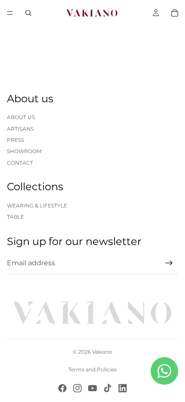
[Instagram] (77, 388)
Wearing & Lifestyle (37, 205)
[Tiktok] (107, 388)
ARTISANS (20, 129)
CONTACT (20, 163)
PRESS (15, 140)
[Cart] (174, 12)
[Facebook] (62, 388)
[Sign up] (169, 263)
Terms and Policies (92, 369)
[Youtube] (92, 388)
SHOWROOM (24, 151)
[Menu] (10, 13)
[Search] (28, 12)
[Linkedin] (122, 388)
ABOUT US (21, 117)
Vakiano (102, 352)
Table (15, 217)
